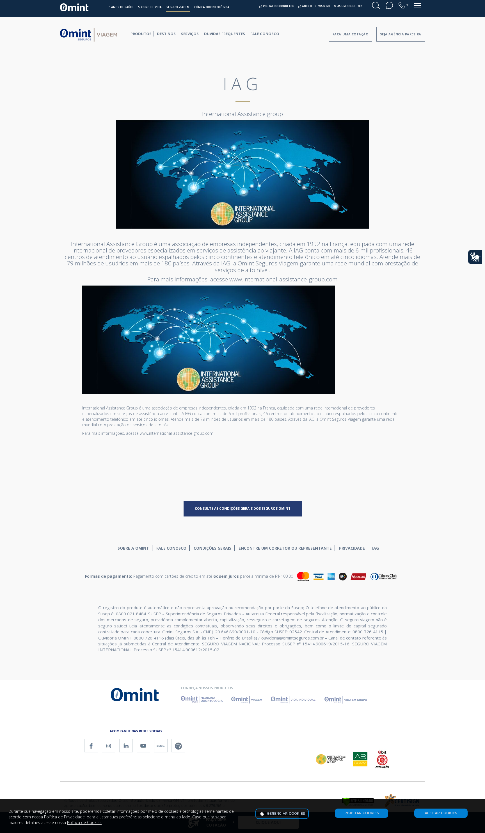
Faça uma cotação (351, 34)
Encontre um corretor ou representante (285, 548)
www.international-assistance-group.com (176, 433)
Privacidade (352, 548)
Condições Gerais (212, 548)
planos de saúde (121, 7)
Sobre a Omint (133, 548)
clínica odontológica (211, 7)
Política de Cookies (84, 822)
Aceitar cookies (441, 813)
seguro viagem (177, 7)
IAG (375, 548)
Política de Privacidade (64, 817)
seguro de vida (150, 7)
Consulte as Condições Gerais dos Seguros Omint (242, 508)
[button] (403, 5)
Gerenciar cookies (285, 813)
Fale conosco (171, 548)
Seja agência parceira (400, 34)
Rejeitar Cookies (361, 813)
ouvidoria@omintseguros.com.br (292, 638)
